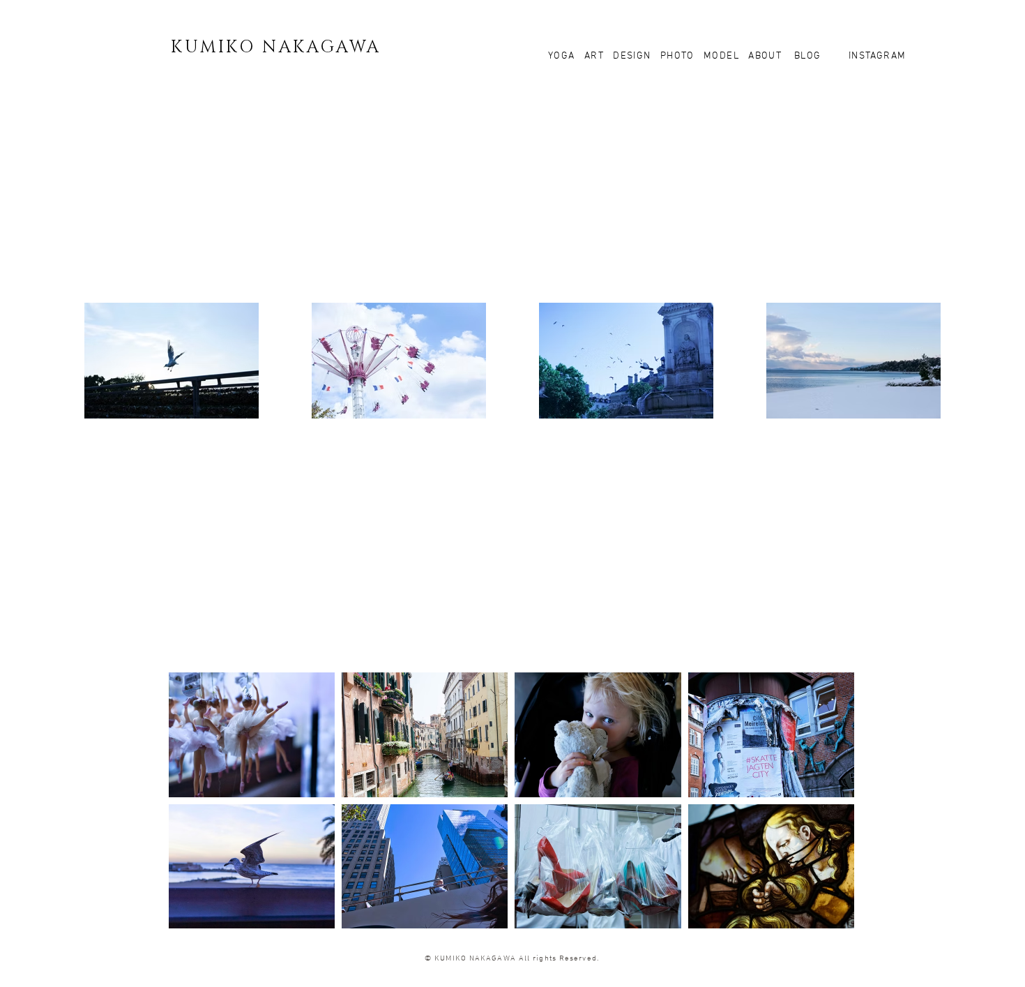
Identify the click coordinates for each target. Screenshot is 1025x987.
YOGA (566, 56)
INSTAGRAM (876, 56)
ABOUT (765, 56)
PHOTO (677, 56)
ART (595, 56)
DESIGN (632, 56)
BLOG (806, 56)
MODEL (721, 56)
